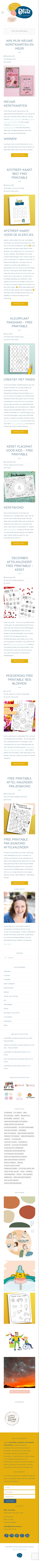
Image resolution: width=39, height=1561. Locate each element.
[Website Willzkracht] (9, 1085)
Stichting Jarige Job (26, 1168)
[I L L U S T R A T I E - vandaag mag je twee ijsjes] (19, 1276)
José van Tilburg (10, 1142)
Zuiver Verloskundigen (12, 1183)
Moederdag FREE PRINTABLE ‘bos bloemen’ (19, 679)
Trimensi (29, 1171)
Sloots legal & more (12, 1165)
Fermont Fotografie (11, 1136)
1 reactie (7, 583)
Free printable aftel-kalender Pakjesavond (19, 782)
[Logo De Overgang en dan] (30, 1096)
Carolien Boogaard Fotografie (15, 1121)
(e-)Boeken (8, 1112)
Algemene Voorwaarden (19, 1549)
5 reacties (8, 468)
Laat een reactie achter (12, 191)
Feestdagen (8, 59)
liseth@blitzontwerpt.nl (13, 1526)
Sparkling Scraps (10, 1168)
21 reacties (8, 62)
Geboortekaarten (27, 1136)
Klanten (7, 1145)
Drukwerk (22, 1130)
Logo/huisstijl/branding (13, 1148)
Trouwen (7, 975)
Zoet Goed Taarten (11, 1180)
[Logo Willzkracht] (19, 1085)
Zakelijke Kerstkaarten (22, 1177)
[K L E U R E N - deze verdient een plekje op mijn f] (19, 1372)
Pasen (22, 337)
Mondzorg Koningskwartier (14, 1151)
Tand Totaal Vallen (11, 1171)
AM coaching (8, 1115)
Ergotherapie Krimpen (26, 1133)
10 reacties (8, 799)
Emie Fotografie (10, 1133)
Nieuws (6, 992)
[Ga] (6, 958)
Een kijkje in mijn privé (11, 188)
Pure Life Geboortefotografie (15, 1156)
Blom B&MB (8, 1118)
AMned (17, 1115)
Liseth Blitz (12, 1442)
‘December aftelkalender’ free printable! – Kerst (19, 563)
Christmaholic (12, 530)
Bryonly (17, 1118)
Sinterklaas (24, 796)
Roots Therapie (10, 1162)
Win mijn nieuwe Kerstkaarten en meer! (19, 44)
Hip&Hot (7, 1139)
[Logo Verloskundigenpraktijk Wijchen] (19, 1096)
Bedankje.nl (25, 1115)
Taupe (22, 1171)
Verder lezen (18, 155)
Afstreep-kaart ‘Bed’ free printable (19, 173)
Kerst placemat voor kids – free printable (19, 450)
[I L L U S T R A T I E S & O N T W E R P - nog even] (19, 1244)
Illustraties (16, 1139)
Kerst (14, 59)
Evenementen (8, 988)
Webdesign (8, 1177)
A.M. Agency (18, 1112)
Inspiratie (7, 971)
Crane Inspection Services (14, 1124)
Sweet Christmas (16, 119)
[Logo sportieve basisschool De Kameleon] (30, 1085)
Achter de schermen (11, 996)
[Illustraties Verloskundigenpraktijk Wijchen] (9, 1096)
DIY (10, 580)
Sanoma (20, 1162)
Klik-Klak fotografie (19, 1145)
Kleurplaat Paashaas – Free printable (19, 322)
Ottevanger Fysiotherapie (14, 1154)
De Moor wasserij (10, 1127)
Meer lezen (7, 944)
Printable (21, 188)
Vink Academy (27, 1174)
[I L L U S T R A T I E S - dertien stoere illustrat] (19, 1340)
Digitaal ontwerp (10, 1130)
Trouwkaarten (9, 1174)
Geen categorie (15, 337)
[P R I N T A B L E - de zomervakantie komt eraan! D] (19, 1308)
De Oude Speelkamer (26, 1127)
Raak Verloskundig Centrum (14, 1159)
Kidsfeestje (23, 1142)
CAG (22, 1118)
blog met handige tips (12, 421)
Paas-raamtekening (18, 424)
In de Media (8, 1017)
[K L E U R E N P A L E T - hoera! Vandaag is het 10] (19, 1211)
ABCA (25, 1112)
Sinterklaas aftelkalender (18, 644)
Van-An (19, 1174)
